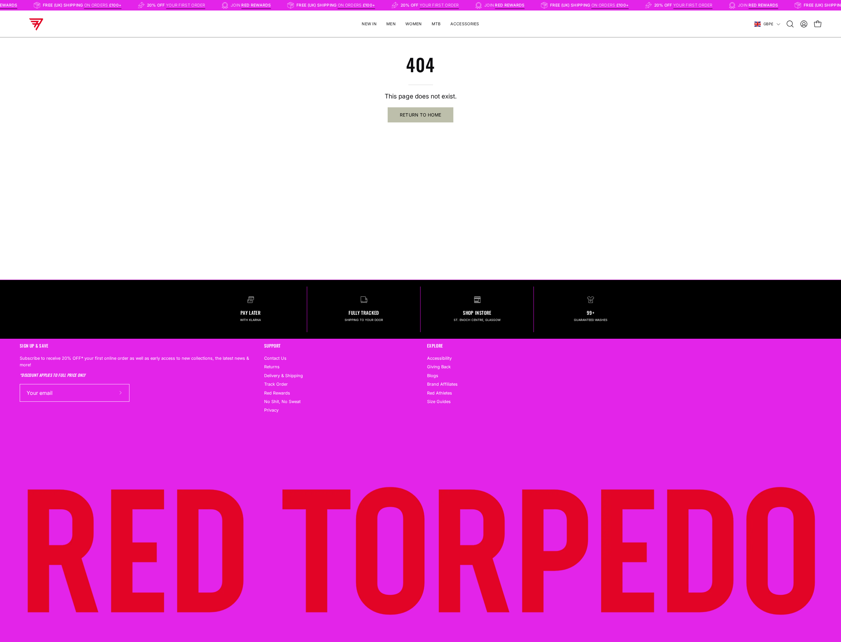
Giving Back (439, 366)
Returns (272, 366)
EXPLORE (435, 346)
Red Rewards (277, 392)
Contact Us (275, 358)
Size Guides (439, 401)
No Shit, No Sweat (282, 401)
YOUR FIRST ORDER (194, 5)
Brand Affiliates (442, 384)
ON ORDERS (111, 5)
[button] (790, 24)
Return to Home (421, 115)
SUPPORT (272, 346)
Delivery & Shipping (283, 375)
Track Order (276, 384)
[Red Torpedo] (36, 24)
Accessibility (439, 358)
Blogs (432, 375)
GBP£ (768, 24)
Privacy (271, 410)
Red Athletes (439, 392)
